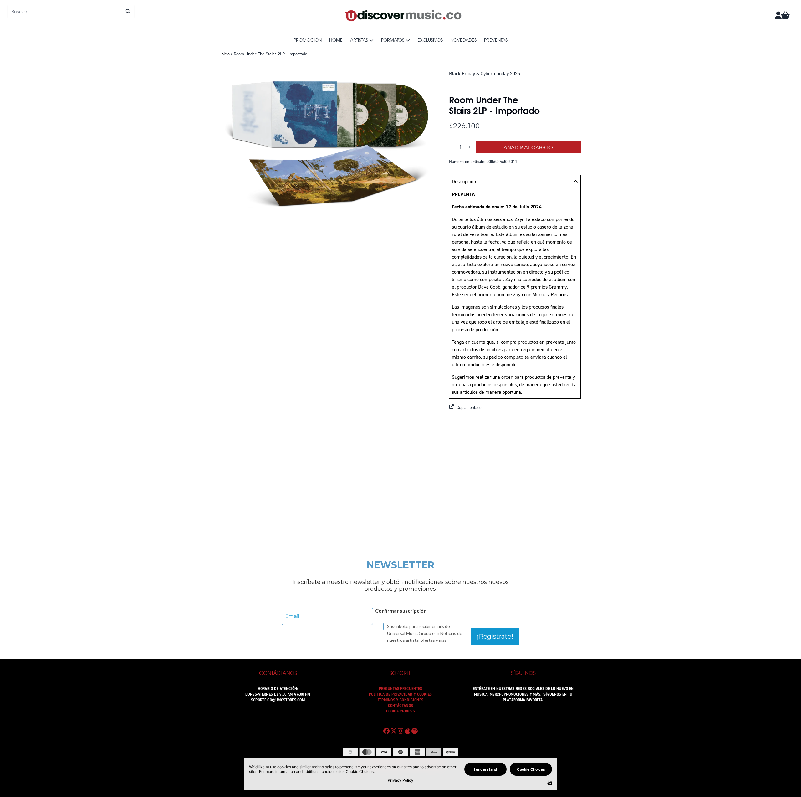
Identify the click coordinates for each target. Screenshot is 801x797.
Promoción (307, 40)
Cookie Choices (400, 711)
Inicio (225, 54)
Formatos (392, 40)
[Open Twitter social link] (393, 731)
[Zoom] (328, 142)
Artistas (359, 40)
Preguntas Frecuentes (400, 688)
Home (336, 40)
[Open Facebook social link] (386, 731)
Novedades (463, 40)
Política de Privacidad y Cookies (400, 694)
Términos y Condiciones (401, 699)
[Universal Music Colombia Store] (402, 15)
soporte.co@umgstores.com (278, 699)
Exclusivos (430, 40)
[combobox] (71, 11)
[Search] (127, 11)
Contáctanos (400, 705)
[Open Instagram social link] (400, 731)
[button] (515, 407)
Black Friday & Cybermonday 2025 (484, 73)
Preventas (496, 40)
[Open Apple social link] (407, 731)
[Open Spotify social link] (414, 731)
